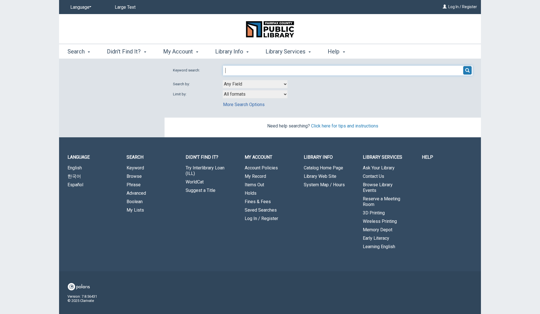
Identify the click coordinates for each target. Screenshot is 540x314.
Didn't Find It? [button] (124, 51)
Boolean (135, 201)
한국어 (74, 176)
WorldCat (195, 182)
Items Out (254, 184)
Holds (250, 193)
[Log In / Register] (445, 7)
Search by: (182, 84)
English (75, 168)
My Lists (135, 210)
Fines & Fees (258, 201)
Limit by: (180, 94)
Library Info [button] (230, 51)
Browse (134, 176)
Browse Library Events (378, 187)
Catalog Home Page (323, 168)
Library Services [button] (286, 51)
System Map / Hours (324, 184)
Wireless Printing (380, 221)
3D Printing (374, 213)
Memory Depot (377, 229)
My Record (255, 176)
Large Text (125, 7)
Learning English (379, 246)
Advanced (136, 193)
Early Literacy (376, 238)
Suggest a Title (200, 190)
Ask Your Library (379, 168)
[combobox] (255, 84)
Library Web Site (320, 176)
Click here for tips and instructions (344, 126)
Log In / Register (462, 7)
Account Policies (261, 168)
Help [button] (334, 51)
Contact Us (373, 176)
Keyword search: (187, 70)
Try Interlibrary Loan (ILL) (205, 170)
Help (427, 157)
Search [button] (77, 51)
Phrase (134, 184)
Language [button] (79, 157)
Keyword (135, 168)
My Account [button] (178, 51)
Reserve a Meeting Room (381, 201)
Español (75, 184)
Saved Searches (261, 210)
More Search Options (244, 104)
